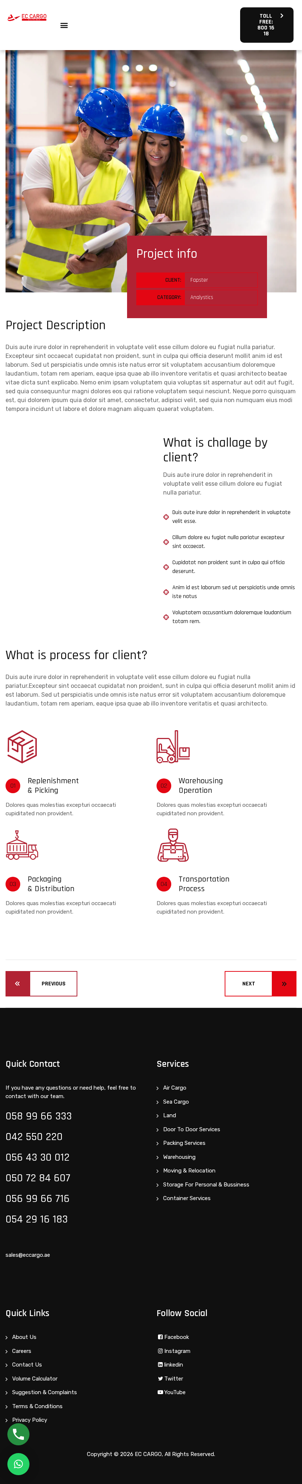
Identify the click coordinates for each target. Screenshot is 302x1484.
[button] (64, 25)
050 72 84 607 (38, 1178)
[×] (18, 1464)
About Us (24, 1337)
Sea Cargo (176, 1101)
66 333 (56, 1116)
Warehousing (179, 1157)
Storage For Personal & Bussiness (206, 1184)
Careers (21, 1351)
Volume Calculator (34, 1378)
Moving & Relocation (189, 1170)
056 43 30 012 (38, 1157)
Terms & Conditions (37, 1406)
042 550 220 (34, 1137)
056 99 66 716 (38, 1199)
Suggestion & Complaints (44, 1392)
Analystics (201, 297)
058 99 (23, 1116)
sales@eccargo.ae (28, 1255)
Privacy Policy (29, 1420)
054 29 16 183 (37, 1219)
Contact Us (27, 1364)
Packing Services (184, 1143)
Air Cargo (174, 1087)
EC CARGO (148, 1454)
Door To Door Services (191, 1129)
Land (169, 1115)
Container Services (187, 1198)
